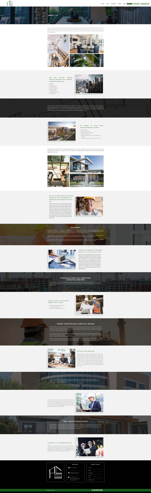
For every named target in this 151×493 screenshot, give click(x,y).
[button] (113, 4)
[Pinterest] (101, 490)
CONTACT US (91, 480)
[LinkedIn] (98, 490)
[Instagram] (96, 490)
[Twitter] (100, 490)
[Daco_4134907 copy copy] (92, 490)
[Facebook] (94, 490)
